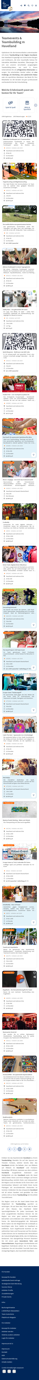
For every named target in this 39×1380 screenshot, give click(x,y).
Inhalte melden (7, 1362)
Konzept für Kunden (9, 1277)
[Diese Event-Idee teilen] (34, 126)
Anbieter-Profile (7, 1290)
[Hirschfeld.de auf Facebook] (4, 1371)
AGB (3, 1355)
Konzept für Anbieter (9, 1328)
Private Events (6, 1297)
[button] (35, 105)
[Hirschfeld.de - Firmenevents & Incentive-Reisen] (6, 4)
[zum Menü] (36, 6)
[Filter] (25, 6)
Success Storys (7, 1287)
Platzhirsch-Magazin (9, 1317)
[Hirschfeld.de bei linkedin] (14, 1371)
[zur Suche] (28, 6)
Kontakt (4, 1352)
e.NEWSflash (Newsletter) (10, 1311)
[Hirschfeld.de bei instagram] (9, 1371)
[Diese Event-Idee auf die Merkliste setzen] (34, 122)
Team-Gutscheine (8, 1314)
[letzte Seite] (29, 1149)
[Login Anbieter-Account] (21, 6)
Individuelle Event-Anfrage (11, 1280)
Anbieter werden (7, 1331)
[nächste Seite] (24, 1149)
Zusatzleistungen (8, 1293)
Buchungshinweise (8, 1307)
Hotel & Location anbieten (11, 1335)
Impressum (6, 1349)
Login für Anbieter (8, 1338)
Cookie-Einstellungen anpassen (13, 1368)
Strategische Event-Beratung (12, 1284)
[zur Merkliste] (32, 6)
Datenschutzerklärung (9, 1359)
